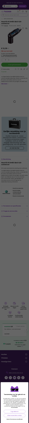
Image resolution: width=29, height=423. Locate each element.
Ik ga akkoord (14, 411)
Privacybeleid (14, 407)
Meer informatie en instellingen (14, 419)
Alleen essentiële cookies (14, 415)
